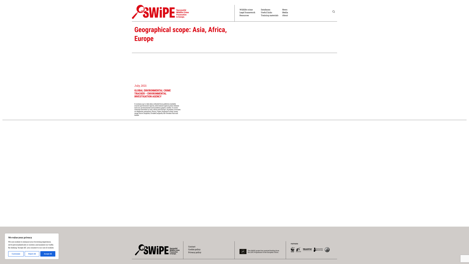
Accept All (48, 254)
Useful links (266, 12)
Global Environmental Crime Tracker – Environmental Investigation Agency (152, 93)
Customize (16, 254)
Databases (265, 9)
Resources (244, 15)
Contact (191, 246)
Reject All (32, 254)
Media (285, 12)
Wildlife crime (246, 9)
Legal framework (247, 12)
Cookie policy (194, 249)
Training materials (269, 15)
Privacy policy (194, 252)
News (284, 9)
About (285, 15)
